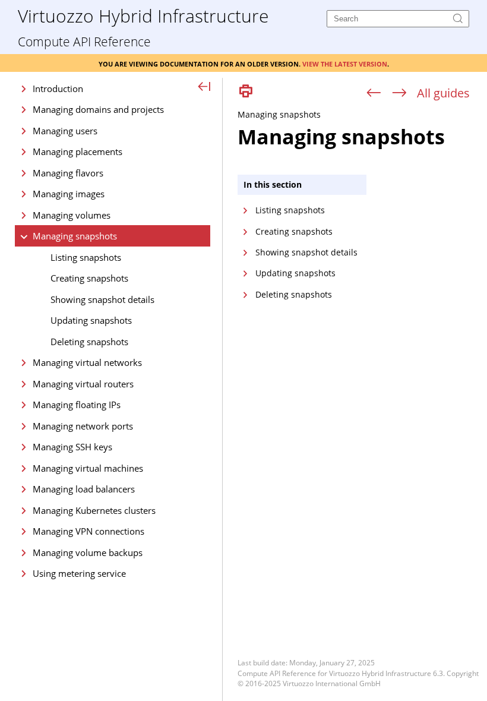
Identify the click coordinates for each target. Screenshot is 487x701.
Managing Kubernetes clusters (94, 510)
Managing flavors (68, 173)
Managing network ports (83, 426)
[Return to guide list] (443, 93)
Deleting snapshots (89, 342)
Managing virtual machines (88, 468)
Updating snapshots (91, 320)
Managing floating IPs (77, 405)
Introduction (58, 88)
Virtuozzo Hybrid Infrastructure (143, 15)
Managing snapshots (75, 236)
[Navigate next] (399, 93)
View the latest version (344, 63)
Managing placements (77, 151)
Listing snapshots (85, 257)
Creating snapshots (89, 278)
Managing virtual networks (87, 362)
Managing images (69, 194)
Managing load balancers (84, 489)
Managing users (65, 131)
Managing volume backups (88, 552)
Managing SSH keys (72, 447)
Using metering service (79, 573)
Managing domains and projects (98, 109)
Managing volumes (71, 215)
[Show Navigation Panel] (204, 87)
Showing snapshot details (102, 299)
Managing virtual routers (83, 384)
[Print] (246, 92)
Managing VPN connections (88, 531)
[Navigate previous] (373, 93)
